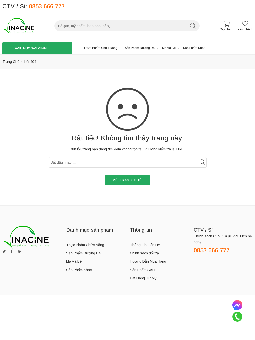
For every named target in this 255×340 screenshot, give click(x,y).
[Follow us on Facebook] (12, 251)
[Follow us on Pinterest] (19, 251)
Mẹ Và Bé (169, 48)
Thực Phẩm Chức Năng (100, 48)
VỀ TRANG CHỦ (127, 180)
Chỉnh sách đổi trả (144, 253)
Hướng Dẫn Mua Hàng (148, 261)
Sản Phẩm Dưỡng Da (140, 48)
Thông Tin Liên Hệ (145, 245)
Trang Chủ (10, 62)
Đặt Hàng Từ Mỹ (143, 278)
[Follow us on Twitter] (4, 251)
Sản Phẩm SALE (143, 270)
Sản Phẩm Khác (194, 48)
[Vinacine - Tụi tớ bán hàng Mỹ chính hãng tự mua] (18, 26)
